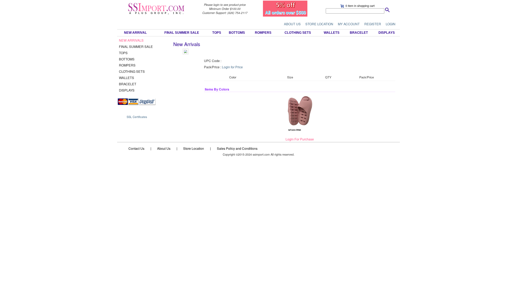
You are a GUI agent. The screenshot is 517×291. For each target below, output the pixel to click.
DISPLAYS (386, 32)
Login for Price (232, 67)
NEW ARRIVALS (131, 40)
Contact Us (136, 148)
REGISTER (372, 24)
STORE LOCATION (319, 24)
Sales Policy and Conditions (237, 148)
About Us (163, 148)
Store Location (193, 148)
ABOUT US (292, 24)
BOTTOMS (237, 32)
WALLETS (331, 32)
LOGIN (390, 24)
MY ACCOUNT (349, 24)
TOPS (216, 32)
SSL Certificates (137, 117)
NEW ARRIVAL (135, 32)
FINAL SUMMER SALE (181, 32)
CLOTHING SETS (298, 32)
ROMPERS (263, 32)
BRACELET (359, 32)
